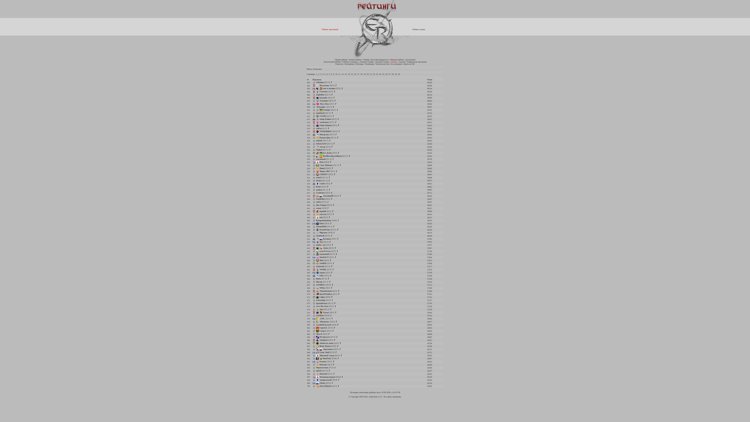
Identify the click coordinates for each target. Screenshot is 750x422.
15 (352, 74)
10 (336, 74)
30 (399, 74)
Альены (394, 62)
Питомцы (359, 64)
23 (377, 74)
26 (386, 74)
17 (358, 74)
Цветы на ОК (409, 64)
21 (371, 74)
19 (364, 74)
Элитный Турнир (366, 62)
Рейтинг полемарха (350, 62)
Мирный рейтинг (397, 60)
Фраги (309, 69)
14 (349, 74)
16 (355, 74)
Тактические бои (382, 64)
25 (383, 74)
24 (380, 74)
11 (339, 74)
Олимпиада (369, 64)
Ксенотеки (317, 69)
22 (374, 74)
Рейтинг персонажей (330, 29)
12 (343, 74)
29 (396, 74)
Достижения (410, 60)
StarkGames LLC (375, 397)
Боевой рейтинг (355, 60)
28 (393, 74)
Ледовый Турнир (382, 62)
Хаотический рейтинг (332, 62)
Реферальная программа (417, 62)
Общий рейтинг (341, 60)
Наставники (349, 64)
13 (346, 74)
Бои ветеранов (396, 64)
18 (361, 74)
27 (389, 74)
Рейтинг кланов (418, 29)
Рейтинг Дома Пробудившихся (375, 60)
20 (368, 74)
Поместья (339, 64)
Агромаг (402, 62)
